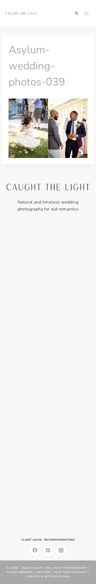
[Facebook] (35, 550)
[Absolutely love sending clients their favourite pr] (48, 351)
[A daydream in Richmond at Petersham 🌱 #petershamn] (48, 252)
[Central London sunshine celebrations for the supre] (48, 400)
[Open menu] (86, 13)
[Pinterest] (48, 550)
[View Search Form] (76, 13)
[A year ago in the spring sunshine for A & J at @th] (48, 450)
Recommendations (59, 539)
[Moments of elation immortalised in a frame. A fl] (48, 499)
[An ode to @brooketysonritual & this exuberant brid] (48, 301)
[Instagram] (61, 550)
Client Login (31, 539)
